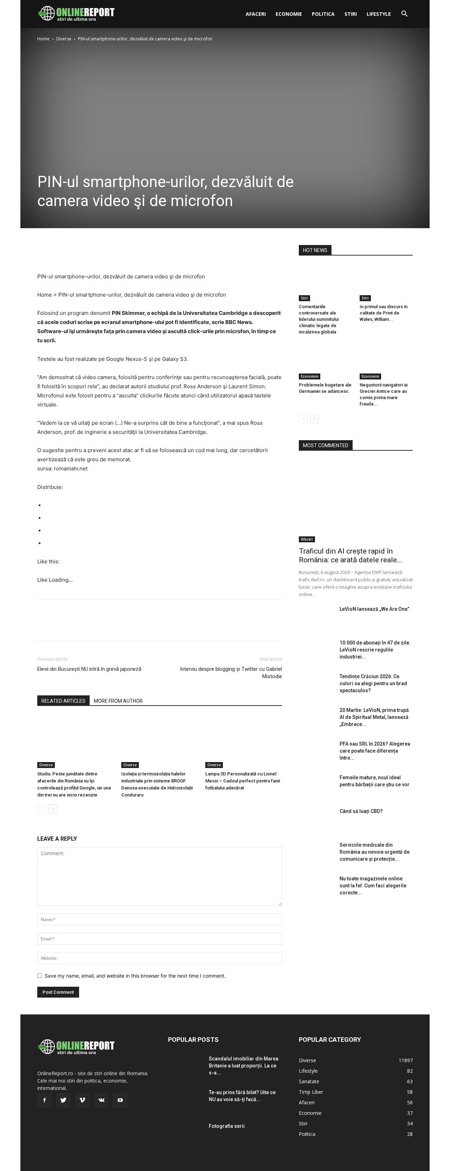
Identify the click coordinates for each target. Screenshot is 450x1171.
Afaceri (256, 14)
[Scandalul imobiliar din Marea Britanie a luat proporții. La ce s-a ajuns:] (185, 1067)
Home (43, 39)
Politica (323, 14)
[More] (109, 252)
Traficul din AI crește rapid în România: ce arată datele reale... (350, 555)
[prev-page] (41, 809)
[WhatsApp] (93, 252)
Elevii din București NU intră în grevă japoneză (89, 669)
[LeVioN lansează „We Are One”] (316, 618)
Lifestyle (379, 14)
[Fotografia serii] (185, 1135)
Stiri (351, 14)
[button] (404, 14)
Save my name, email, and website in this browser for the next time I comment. (135, 976)
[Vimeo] (82, 1100)
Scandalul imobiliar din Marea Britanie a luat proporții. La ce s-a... (243, 1066)
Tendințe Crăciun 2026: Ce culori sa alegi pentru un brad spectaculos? (373, 683)
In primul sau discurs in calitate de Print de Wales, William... (383, 313)
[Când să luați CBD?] (316, 820)
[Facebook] (44, 252)
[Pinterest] (77, 252)
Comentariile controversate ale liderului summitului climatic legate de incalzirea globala (319, 319)
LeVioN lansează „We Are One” (374, 609)
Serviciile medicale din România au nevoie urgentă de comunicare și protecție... (375, 852)
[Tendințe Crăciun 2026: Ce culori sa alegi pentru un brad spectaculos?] (316, 685)
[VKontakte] (101, 1100)
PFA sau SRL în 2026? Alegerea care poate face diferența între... (375, 751)
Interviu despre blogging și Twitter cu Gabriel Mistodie (231, 673)
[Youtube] (120, 1100)
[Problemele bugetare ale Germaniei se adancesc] (325, 361)
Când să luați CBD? (361, 811)
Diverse (63, 39)
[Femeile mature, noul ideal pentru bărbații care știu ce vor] (316, 786)
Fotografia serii (227, 1126)
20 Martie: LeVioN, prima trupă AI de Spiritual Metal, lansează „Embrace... (374, 717)
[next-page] (53, 809)
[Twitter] (60, 252)
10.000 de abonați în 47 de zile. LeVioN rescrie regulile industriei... (375, 650)
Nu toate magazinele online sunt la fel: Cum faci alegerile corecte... (373, 885)
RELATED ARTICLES (63, 701)
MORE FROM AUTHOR (118, 701)
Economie (289, 14)
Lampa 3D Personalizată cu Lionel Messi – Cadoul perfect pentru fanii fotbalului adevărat (242, 780)
